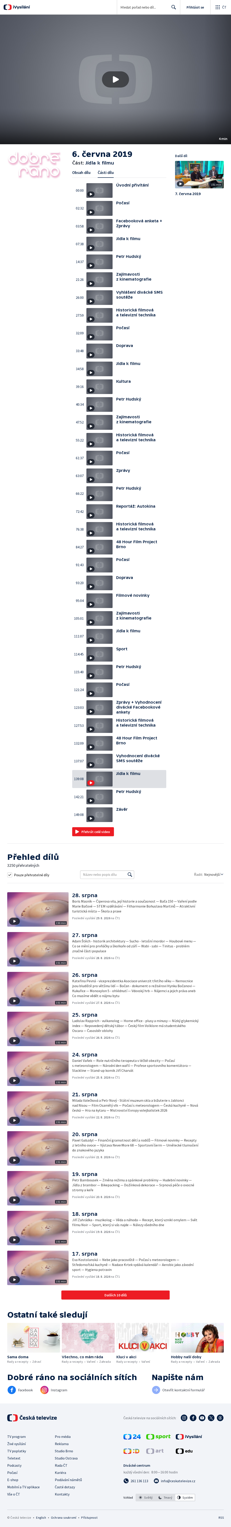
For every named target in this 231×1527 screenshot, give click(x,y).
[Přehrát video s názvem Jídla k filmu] (115, 79)
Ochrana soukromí (63, 1518)
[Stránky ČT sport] (158, 1438)
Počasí (12, 1472)
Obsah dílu (81, 172)
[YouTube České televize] (202, 1417)
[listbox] (165, 1497)
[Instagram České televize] (184, 1417)
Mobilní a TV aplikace (23, 1487)
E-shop (12, 1479)
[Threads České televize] (220, 1417)
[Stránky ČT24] (132, 1438)
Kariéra (60, 1472)
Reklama (62, 1443)
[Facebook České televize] (193, 1417)
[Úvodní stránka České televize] (32, 1417)
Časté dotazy (65, 1487)
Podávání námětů (68, 1479)
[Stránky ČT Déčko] (131, 1452)
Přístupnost (89, 1518)
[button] (115, 79)
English (41, 1518)
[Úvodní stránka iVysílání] (21, 7)
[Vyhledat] (130, 874)
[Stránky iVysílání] (189, 1438)
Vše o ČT (13, 1494)
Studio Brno (64, 1451)
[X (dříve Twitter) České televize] (211, 1417)
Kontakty (62, 1494)
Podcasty (14, 1465)
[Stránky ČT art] (155, 1452)
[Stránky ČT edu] (184, 1452)
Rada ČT (61, 1465)
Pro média (63, 1436)
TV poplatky (16, 1451)
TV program (16, 1436)
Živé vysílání (16, 1443)
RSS (221, 1518)
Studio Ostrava (66, 1458)
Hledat (173, 7)
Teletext (14, 1458)
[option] (145, 1497)
